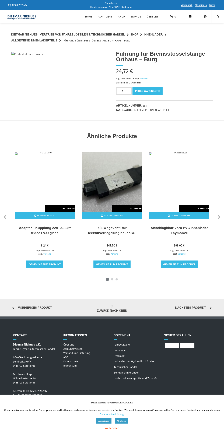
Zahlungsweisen (73, 348)
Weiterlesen (112, 428)
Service (136, 16)
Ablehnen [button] (121, 420)
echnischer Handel (126, 367)
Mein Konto (201, 4)
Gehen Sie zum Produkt (45, 264)
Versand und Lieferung (76, 353)
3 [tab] (116, 279)
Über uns (152, 16)
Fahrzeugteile (122, 344)
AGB (65, 357)
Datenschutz (70, 361)
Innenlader (153, 34)
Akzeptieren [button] (103, 420)
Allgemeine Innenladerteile (34, 40)
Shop (121, 16)
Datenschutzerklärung (112, 414)
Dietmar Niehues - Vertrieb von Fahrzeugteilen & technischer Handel (68, 34)
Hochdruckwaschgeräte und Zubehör (136, 378)
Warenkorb (186, 4)
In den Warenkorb (147, 91)
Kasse (212, 4)
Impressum (70, 365)
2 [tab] (112, 279)
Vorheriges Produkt (35, 307)
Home (88, 16)
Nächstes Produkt (190, 307)
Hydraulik (119, 355)
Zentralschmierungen (126, 372)
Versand (144, 78)
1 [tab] (107, 279)
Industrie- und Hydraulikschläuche (134, 361)
